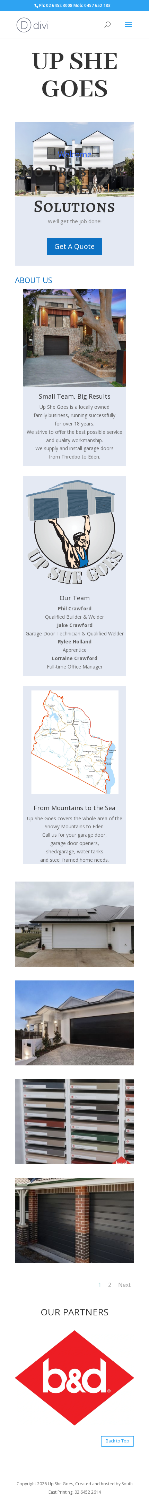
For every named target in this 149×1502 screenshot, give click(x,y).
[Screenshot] (74, 965)
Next (124, 1285)
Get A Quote (74, 246)
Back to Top (117, 1441)
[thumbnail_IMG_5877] (74, 1261)
